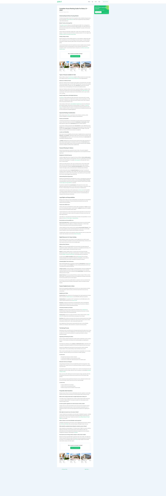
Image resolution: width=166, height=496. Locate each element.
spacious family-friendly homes (73, 78)
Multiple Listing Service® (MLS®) (68, 254)
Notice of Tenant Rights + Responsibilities (71, 218)
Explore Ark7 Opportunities (75, 56)
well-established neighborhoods (76, 104)
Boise (69, 115)
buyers (72, 19)
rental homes (71, 77)
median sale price (69, 296)
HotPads (62, 424)
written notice (81, 190)
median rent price (64, 25)
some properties (77, 160)
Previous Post (64, 469)
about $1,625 (74, 300)
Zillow (76, 439)
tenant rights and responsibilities (66, 182)
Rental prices (84, 309)
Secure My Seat (98, 12)
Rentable (79, 256)
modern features (85, 90)
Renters (68, 19)
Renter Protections (77, 233)
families (62, 97)
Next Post (87, 469)
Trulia (90, 263)
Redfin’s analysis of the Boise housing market (68, 34)
